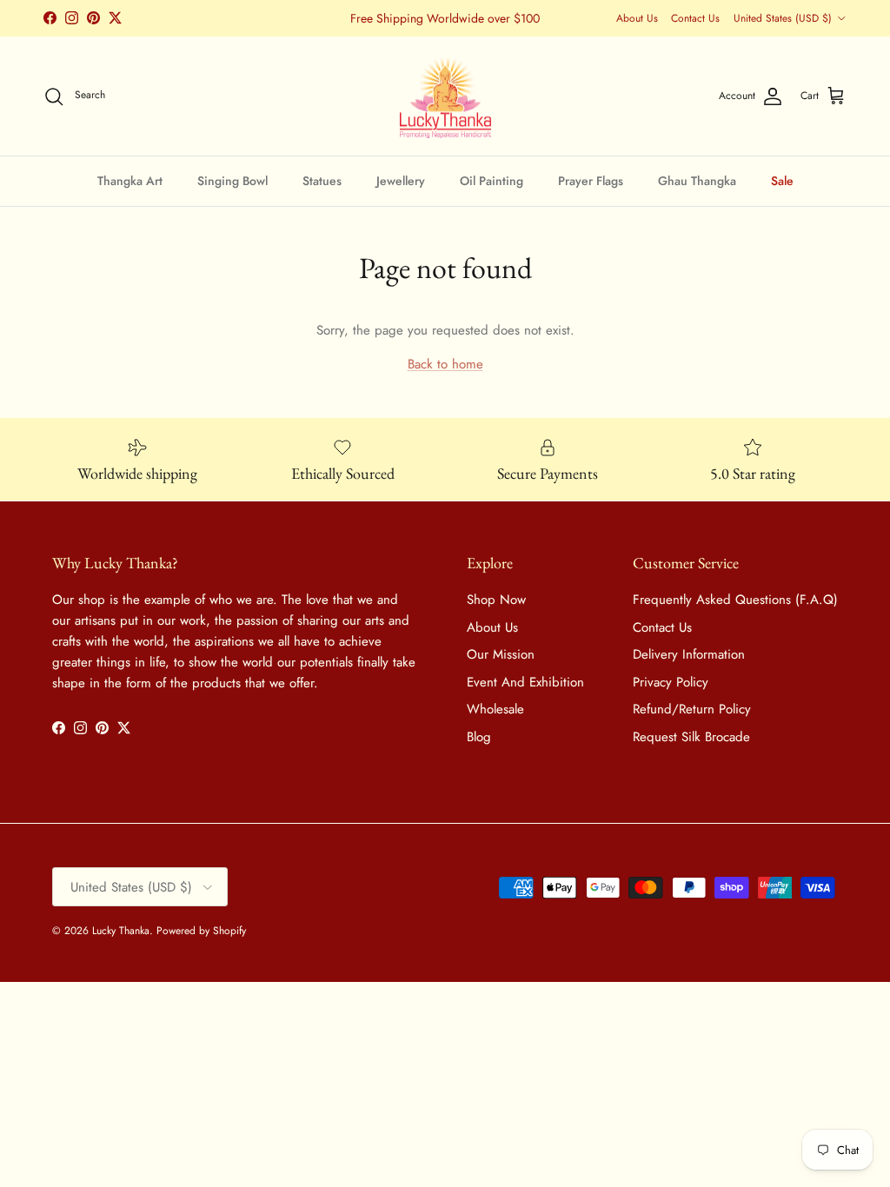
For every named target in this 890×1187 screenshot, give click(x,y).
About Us (637, 18)
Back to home (445, 364)
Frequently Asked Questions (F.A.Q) (735, 599)
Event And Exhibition (525, 682)
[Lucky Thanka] (445, 96)
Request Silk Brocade (691, 736)
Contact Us (695, 18)
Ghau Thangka (697, 180)
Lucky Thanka (120, 930)
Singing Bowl (232, 180)
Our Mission (501, 654)
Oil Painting (491, 180)
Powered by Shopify (201, 930)
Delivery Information (689, 654)
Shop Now (496, 599)
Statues (322, 180)
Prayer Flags (590, 180)
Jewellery (400, 180)
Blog (479, 736)
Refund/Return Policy (692, 709)
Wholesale (495, 709)
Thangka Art (130, 180)
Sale (782, 180)
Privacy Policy (670, 682)
